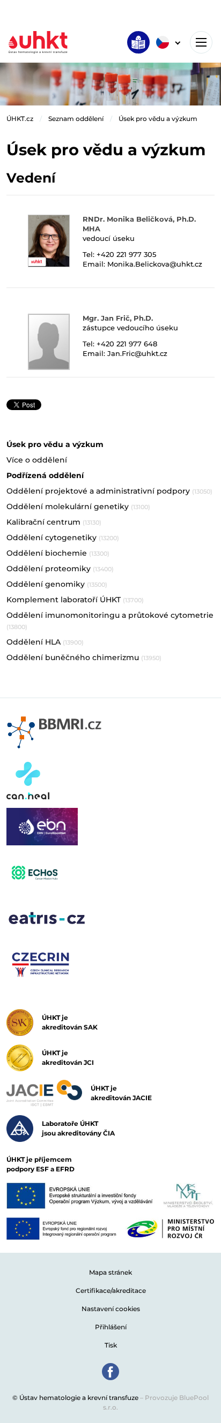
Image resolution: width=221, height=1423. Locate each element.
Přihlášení (111, 1327)
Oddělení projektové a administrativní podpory (109, 491)
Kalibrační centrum (53, 522)
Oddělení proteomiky (60, 568)
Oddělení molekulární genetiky (78, 506)
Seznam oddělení (76, 119)
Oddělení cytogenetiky (62, 537)
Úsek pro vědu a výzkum (158, 119)
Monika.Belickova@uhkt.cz (154, 264)
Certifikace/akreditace (111, 1290)
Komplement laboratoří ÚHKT (75, 599)
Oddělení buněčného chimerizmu (83, 657)
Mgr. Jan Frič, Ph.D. (118, 318)
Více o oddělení (36, 460)
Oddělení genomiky (56, 584)
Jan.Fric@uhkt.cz (137, 353)
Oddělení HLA (45, 642)
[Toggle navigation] (201, 42)
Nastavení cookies (111, 1309)
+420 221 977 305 (126, 254)
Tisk (111, 1345)
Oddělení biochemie (57, 553)
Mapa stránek (110, 1272)
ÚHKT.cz (19, 119)
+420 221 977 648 (127, 343)
